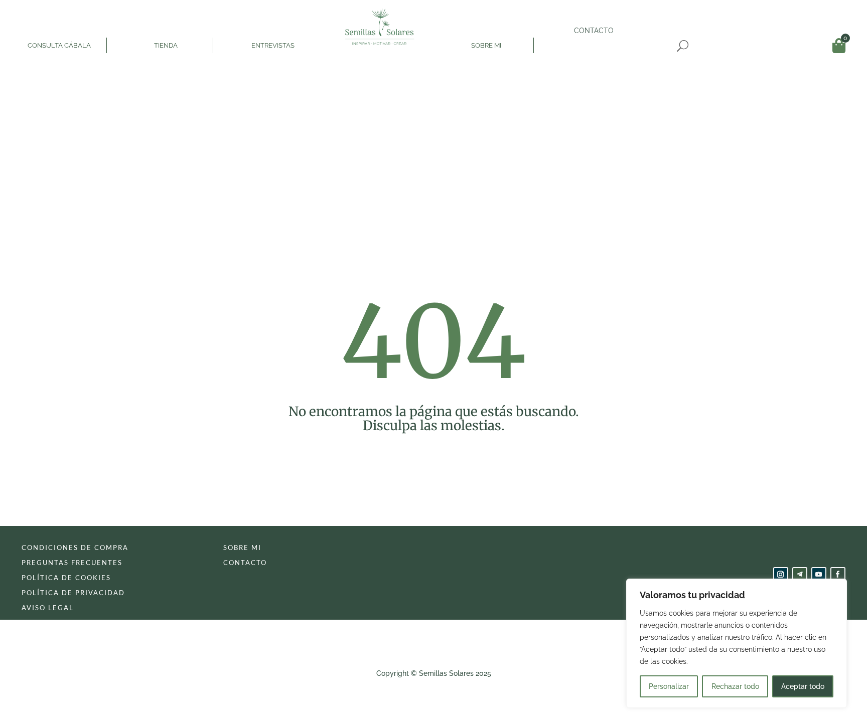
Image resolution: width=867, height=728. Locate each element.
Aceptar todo (802, 686)
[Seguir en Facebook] (837, 574)
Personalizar (669, 686)
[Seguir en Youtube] (818, 574)
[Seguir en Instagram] (780, 574)
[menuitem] (60, 30)
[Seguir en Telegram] (799, 574)
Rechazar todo (735, 686)
